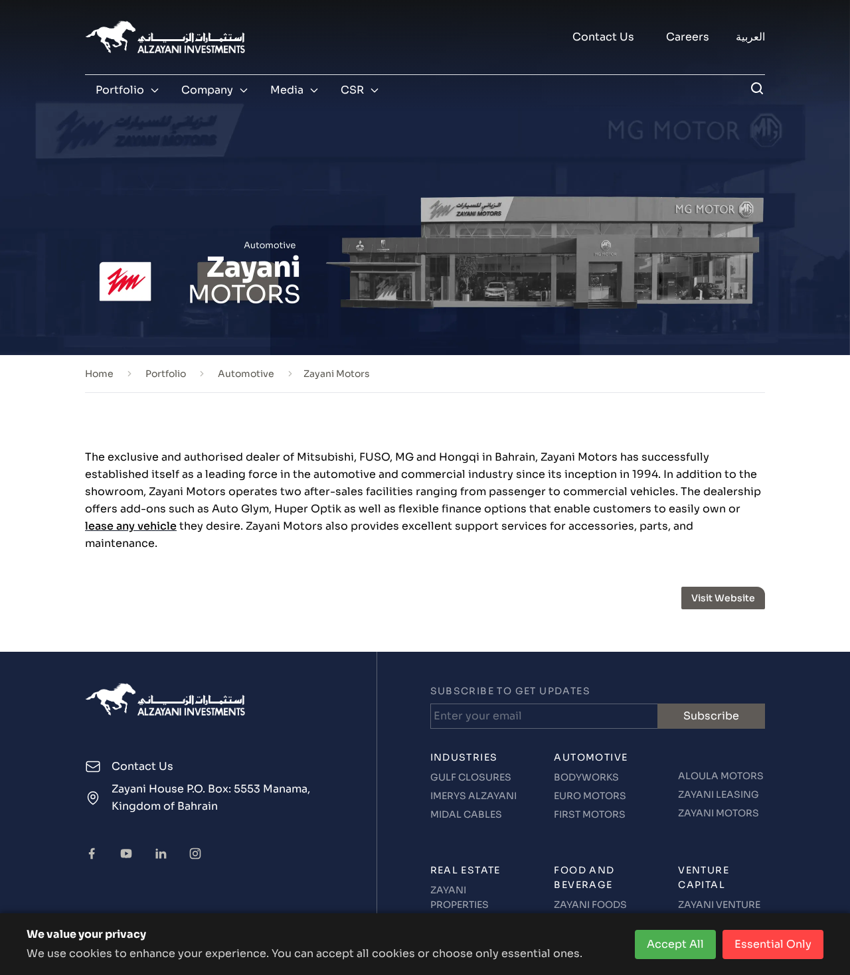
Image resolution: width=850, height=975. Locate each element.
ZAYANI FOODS (590, 905)
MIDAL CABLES (466, 814)
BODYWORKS (586, 777)
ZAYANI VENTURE (719, 905)
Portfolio (120, 90)
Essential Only (772, 944)
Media (286, 90)
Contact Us (603, 37)
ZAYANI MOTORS (718, 813)
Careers (687, 37)
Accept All (675, 944)
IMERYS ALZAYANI (473, 796)
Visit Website (723, 598)
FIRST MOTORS (590, 814)
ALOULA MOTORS (721, 776)
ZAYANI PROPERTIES (459, 897)
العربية (750, 37)
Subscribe (711, 716)
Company (207, 90)
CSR (352, 90)
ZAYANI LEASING (718, 794)
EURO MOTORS (590, 796)
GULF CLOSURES (470, 777)
